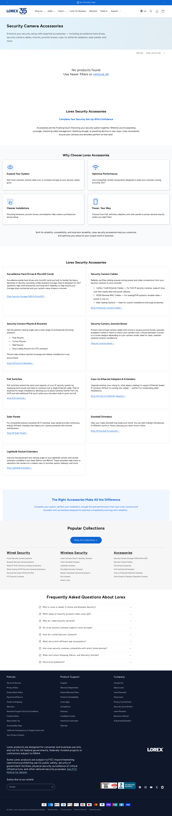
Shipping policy (95, 809)
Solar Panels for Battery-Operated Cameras (131, 577)
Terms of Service (14, 683)
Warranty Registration (69, 688)
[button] (39, 11)
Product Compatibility (69, 697)
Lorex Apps (65, 702)
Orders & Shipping (14, 702)
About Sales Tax (13, 721)
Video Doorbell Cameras (69, 562)
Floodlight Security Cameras (71, 569)
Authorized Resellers (122, 721)
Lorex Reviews (120, 711)
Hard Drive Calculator (69, 721)
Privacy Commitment (122, 702)
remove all (101, 74)
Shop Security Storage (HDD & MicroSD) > (26, 296)
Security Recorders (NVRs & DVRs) (20, 573)
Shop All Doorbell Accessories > (105, 431)
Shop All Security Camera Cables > (106, 308)
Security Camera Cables (123, 562)
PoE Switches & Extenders (124, 569)
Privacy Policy (12, 688)
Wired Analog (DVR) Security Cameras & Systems (26, 569)
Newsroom (118, 697)
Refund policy (53, 809)
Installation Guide (67, 716)
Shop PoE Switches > (16, 398)
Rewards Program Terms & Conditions (22, 711)
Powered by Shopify (37, 810)
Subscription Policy (15, 692)
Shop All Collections (84, 540)
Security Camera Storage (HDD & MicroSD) (131, 558)
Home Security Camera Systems (19, 558)
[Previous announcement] (8, 2)
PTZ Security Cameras (15, 577)
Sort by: (139, 53)
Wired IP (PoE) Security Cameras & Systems (24, 566)
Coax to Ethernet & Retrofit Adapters (128, 573)
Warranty (10, 707)
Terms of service (80, 809)
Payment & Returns (15, 697)
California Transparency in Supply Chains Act (25, 730)
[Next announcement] (164, 2)
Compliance (65, 707)
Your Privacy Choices (15, 735)
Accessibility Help (14, 726)
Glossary (64, 711)
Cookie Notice (13, 716)
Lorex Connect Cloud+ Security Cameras (76, 558)
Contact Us (118, 683)
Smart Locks (65, 580)
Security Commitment (123, 707)
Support (63, 683)
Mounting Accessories (122, 566)
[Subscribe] (52, 787)
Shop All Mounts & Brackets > (20, 363)
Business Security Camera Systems (20, 562)
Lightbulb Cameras (67, 566)
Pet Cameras (65, 577)
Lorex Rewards (120, 692)
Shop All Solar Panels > (17, 433)
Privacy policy (66, 809)
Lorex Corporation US (21, 810)
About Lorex (119, 688)
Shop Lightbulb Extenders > (19, 468)
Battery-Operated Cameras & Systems (75, 573)
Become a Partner (121, 716)
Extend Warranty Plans (69, 692)
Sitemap (63, 726)
